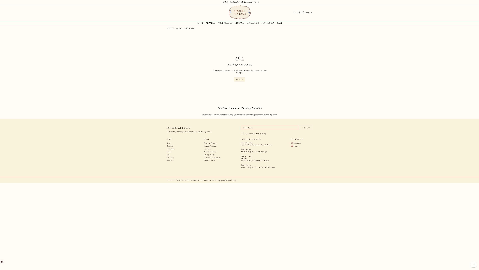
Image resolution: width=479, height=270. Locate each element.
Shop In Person (209, 160)
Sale (168, 155)
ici (251, 70)
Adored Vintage (239, 12)
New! (168, 143)
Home (169, 152)
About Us (170, 160)
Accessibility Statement (212, 157)
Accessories (171, 149)
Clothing (170, 146)
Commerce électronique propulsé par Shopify (220, 180)
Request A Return (210, 146)
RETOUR (239, 79)
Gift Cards (170, 157)
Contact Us (208, 149)
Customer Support (210, 143)
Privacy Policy (261, 133)
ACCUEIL (170, 28)
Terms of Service (210, 152)
